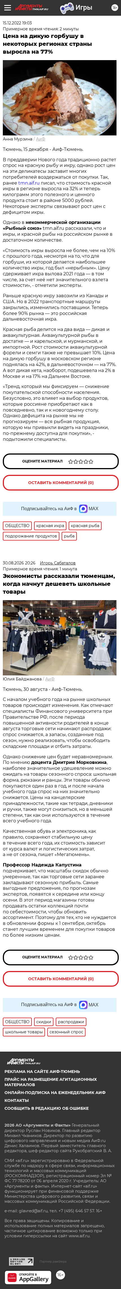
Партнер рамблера (53, 1261)
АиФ (40, 139)
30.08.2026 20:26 (19, 563)
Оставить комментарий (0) (61, 482)
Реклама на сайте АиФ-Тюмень (42, 1071)
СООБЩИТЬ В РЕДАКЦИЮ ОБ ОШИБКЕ (47, 1108)
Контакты (17, 1100)
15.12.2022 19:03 (17, 23)
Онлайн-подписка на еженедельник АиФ (55, 1092)
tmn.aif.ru (29, 183)
